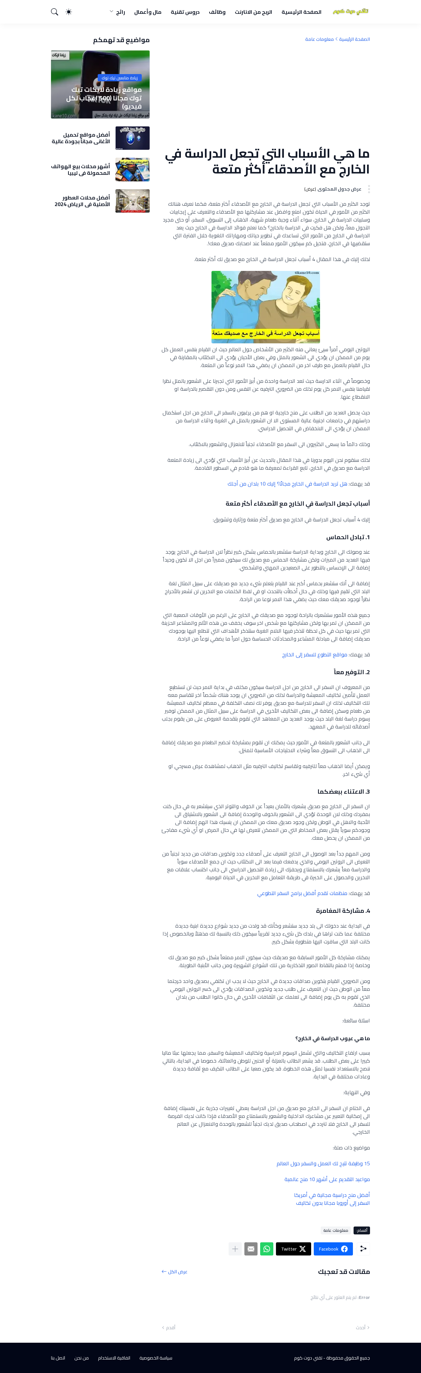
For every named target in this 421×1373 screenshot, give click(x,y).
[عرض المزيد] (235, 1248)
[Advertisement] (265, 94)
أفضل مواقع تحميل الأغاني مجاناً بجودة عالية (81, 138)
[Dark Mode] (72, 11)
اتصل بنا (58, 1358)
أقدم (170, 1327)
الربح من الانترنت (253, 12)
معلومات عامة (319, 39)
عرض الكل (177, 1271)
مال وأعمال (147, 12)
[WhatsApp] (266, 1248)
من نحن (81, 1358)
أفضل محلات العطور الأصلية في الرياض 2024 (82, 201)
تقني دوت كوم (308, 1358)
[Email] (251, 1248)
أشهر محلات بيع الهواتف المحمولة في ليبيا (80, 169)
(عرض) (310, 189)
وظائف (217, 12)
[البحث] (57, 11)
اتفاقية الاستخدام (114, 1358)
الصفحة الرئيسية (302, 12)
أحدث (360, 1327)
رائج (120, 12)
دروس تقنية (185, 12)
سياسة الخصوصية (155, 1358)
